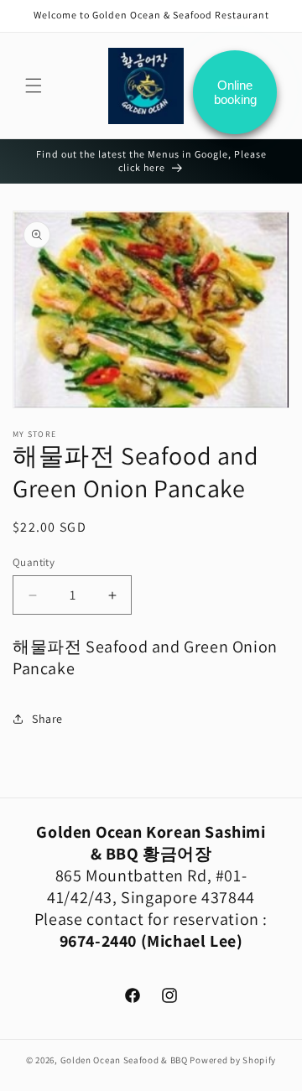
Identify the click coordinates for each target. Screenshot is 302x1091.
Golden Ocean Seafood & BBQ (124, 1060)
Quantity (34, 562)
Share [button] (47, 718)
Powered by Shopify (233, 1060)
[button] (33, 85)
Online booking (235, 92)
